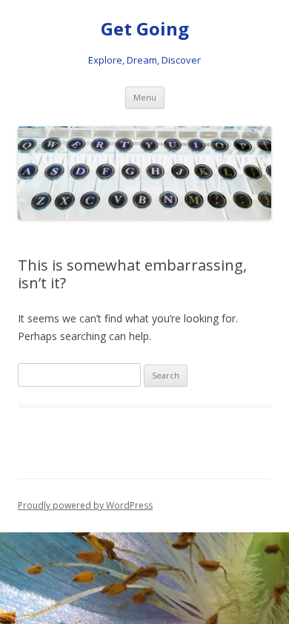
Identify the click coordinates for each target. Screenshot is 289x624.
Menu (144, 97)
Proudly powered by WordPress (85, 505)
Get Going (145, 29)
